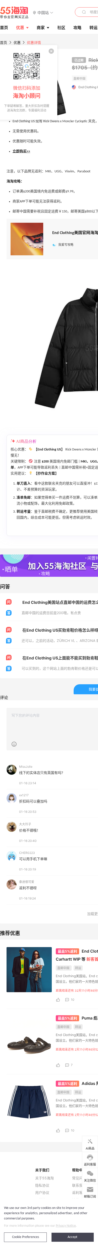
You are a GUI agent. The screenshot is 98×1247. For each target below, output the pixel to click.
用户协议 (42, 1193)
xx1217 (24, 795)
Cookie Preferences (25, 1237)
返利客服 (79, 1193)
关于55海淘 (44, 1178)
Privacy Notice (66, 1226)
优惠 (20, 27)
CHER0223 (27, 853)
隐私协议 (42, 1185)
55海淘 (14, 13)
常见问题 (79, 1178)
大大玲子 (25, 824)
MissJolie (25, 766)
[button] (43, 12)
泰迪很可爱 (26, 882)
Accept (72, 1237)
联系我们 (79, 1185)
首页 (3, 42)
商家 (41, 27)
